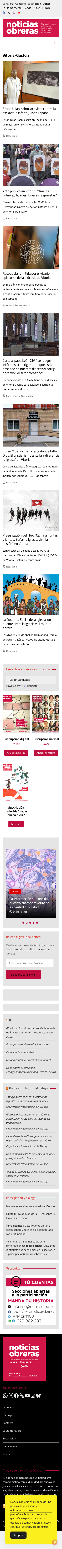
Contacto (20, 3)
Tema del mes (14, 1225)
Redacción (11, 135)
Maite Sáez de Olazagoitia (19, 396)
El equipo (8, 1415)
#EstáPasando (52, 883)
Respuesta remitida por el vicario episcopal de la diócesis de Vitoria (27, 275)
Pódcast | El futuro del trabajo (28, 1088)
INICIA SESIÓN (41, 8)
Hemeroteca (10, 1446)
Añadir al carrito (16, 752)
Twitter (9, 12)
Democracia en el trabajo (20, 1052)
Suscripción (34, 3)
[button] (23, 923)
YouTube (19, 12)
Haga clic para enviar (23, 974)
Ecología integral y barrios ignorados (27, 1044)
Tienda (27, 8)
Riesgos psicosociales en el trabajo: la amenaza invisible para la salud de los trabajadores (28, 1118)
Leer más (16, 824)
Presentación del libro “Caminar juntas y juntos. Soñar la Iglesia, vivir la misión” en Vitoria (30, 539)
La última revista (12, 8)
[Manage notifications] (55, 1542)
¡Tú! (11, 1019)
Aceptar (18, 1535)
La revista (8, 3)
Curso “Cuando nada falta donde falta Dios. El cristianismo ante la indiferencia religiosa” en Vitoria (31, 455)
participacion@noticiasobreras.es (27, 1254)
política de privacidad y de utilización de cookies (25, 1508)
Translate (32, 685)
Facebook (4, 12)
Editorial (11, 1213)
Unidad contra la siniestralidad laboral (28, 1060)
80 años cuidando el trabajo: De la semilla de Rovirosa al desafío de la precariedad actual (30, 1032)
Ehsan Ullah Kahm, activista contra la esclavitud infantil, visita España (29, 110)
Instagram (14, 12)
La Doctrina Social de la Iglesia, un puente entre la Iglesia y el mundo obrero (27, 624)
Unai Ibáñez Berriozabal (18, 305)
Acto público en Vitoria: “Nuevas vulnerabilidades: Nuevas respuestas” (30, 193)
